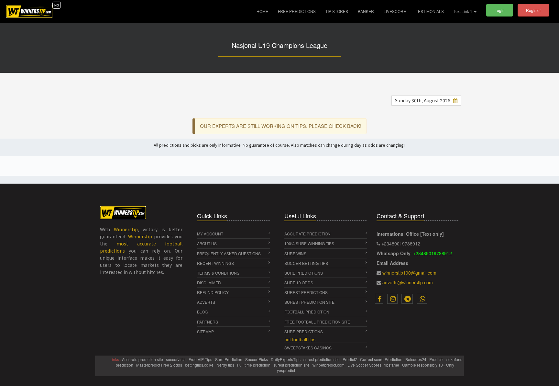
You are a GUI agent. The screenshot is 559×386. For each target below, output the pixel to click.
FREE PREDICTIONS (297, 11)
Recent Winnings (215, 263)
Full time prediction (254, 365)
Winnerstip (126, 229)
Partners (207, 321)
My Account (210, 233)
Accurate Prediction (307, 233)
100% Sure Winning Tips (309, 243)
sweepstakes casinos (308, 347)
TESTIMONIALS (430, 11)
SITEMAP (205, 331)
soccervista (176, 359)
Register (533, 10)
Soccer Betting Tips (306, 263)
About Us (207, 243)
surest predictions (306, 292)
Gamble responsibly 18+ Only (428, 365)
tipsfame (392, 365)
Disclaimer (209, 282)
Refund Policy (213, 292)
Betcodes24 (416, 359)
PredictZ (350, 359)
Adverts (206, 302)
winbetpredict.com (328, 365)
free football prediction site (317, 321)
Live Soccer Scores (364, 365)
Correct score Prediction (381, 359)
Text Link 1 (463, 11)
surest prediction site (309, 302)
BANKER (366, 11)
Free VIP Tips (201, 359)
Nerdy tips (225, 365)
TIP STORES (336, 11)
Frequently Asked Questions (229, 253)
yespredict (286, 370)
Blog (202, 311)
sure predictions (303, 273)
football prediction (306, 311)
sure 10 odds (298, 282)
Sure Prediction (229, 359)
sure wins (295, 253)
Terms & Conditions (218, 273)
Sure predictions (303, 331)
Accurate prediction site (143, 359)
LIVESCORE (395, 11)
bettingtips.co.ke (199, 365)
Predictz (436, 359)
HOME (265, 11)
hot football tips (299, 339)
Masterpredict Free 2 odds (159, 365)
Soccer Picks (257, 359)
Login (500, 10)
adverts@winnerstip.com (407, 282)
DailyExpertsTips (286, 359)
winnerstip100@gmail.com (409, 272)
